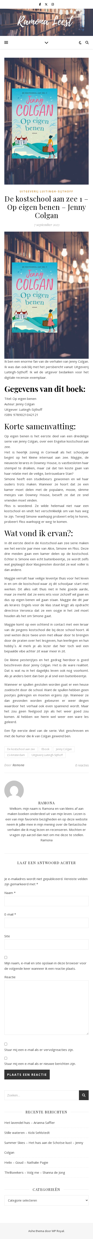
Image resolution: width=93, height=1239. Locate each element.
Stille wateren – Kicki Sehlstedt (27, 1132)
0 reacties (82, 765)
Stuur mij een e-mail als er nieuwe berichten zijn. (40, 1063)
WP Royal (58, 1231)
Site (7, 936)
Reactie (10, 977)
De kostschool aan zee (21, 749)
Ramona (18, 765)
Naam (10, 893)
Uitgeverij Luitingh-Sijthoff (46, 191)
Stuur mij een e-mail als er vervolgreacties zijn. (39, 1049)
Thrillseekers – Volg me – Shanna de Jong (34, 1172)
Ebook (45, 749)
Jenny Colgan (64, 749)
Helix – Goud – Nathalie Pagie (26, 1162)
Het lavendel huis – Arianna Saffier (29, 1122)
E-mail (10, 914)
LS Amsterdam (16, 755)
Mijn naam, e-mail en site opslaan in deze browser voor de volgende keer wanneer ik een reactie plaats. (45, 966)
